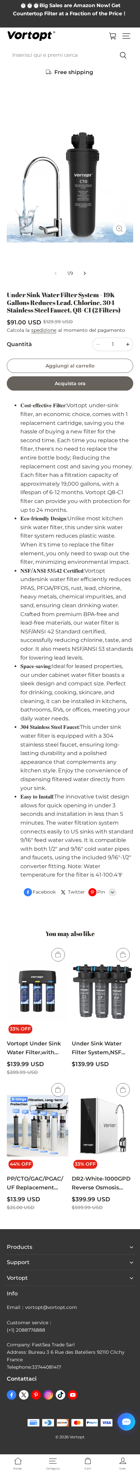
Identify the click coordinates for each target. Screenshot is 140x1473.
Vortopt (77, 1437)
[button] (126, 36)
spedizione (43, 330)
